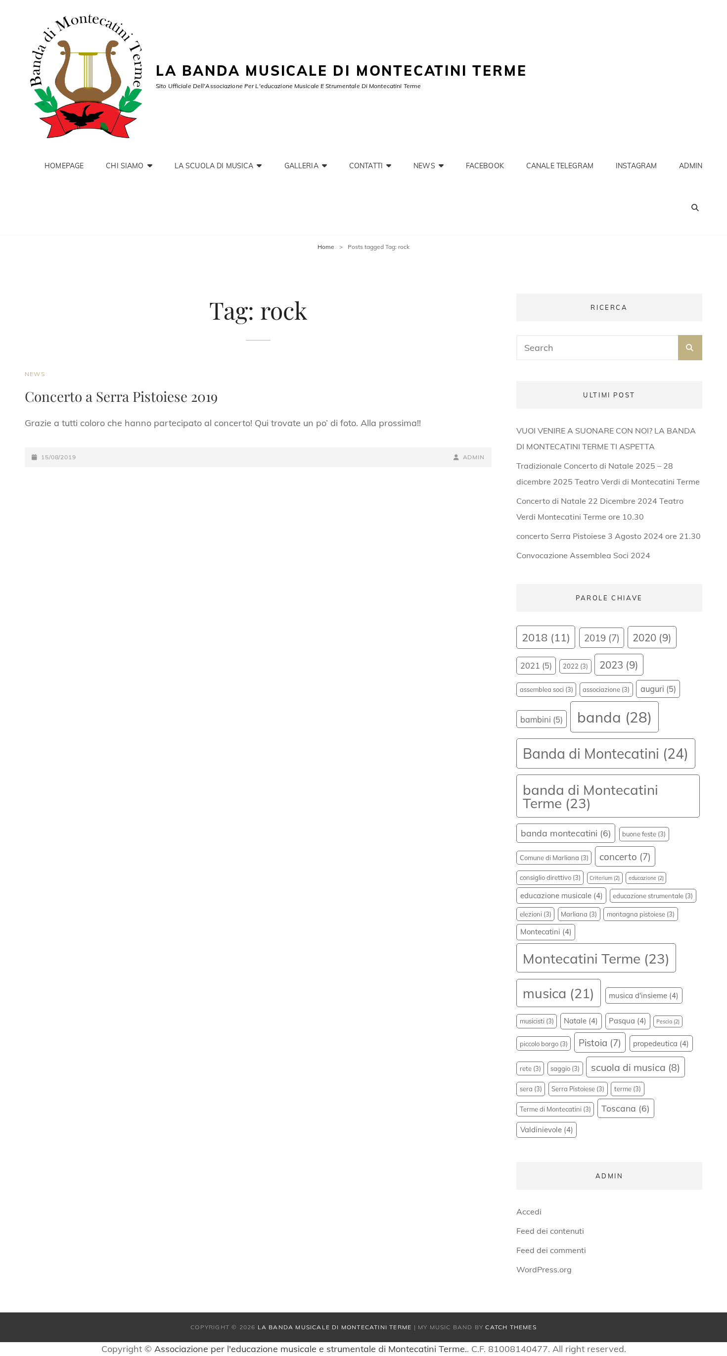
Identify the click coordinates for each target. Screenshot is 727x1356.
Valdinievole (546, 1129)
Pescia (668, 1021)
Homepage (64, 165)
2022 (575, 666)
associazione (606, 689)
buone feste (644, 834)
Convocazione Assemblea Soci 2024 (583, 555)
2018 (546, 637)
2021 (536, 666)
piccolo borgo (544, 1044)
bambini (541, 720)
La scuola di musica (214, 165)
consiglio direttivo (550, 877)
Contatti (366, 165)
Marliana (579, 914)
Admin (690, 165)
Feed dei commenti (551, 1250)
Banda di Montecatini (605, 753)
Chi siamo (124, 165)
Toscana (625, 1108)
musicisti (537, 1021)
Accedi (529, 1211)
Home (326, 246)
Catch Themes (510, 1327)
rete (530, 1068)
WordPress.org (544, 1269)
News (424, 165)
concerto (625, 857)
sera (531, 1089)
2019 (602, 638)
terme (627, 1089)
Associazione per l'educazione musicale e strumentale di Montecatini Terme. (310, 1349)
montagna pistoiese (641, 914)
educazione (646, 877)
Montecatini (546, 931)
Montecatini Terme (596, 958)
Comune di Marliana (554, 858)
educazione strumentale (653, 896)
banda (614, 717)
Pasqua (627, 1020)
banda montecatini (566, 832)
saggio (565, 1068)
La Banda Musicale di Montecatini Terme (341, 70)
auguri (658, 689)
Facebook (485, 165)
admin (474, 457)
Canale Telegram (559, 165)
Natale (581, 1020)
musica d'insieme (644, 995)
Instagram (636, 165)
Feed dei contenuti (550, 1231)
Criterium (605, 877)
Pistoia (600, 1043)
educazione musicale (561, 895)
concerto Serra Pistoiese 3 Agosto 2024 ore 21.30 (608, 536)
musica (558, 993)
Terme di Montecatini (555, 1109)
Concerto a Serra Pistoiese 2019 (121, 396)
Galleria (301, 165)
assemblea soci (546, 689)
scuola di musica (635, 1067)
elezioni (535, 914)
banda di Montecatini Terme (590, 796)
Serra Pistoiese (577, 1089)
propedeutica (661, 1043)
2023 (618, 664)
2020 (652, 637)
